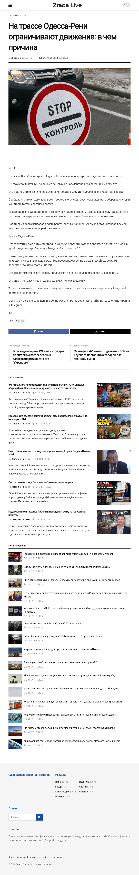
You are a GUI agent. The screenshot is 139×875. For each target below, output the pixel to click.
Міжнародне (62, 791)
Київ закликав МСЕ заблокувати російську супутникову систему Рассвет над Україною (72, 741)
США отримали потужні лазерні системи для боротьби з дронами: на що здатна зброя (72, 580)
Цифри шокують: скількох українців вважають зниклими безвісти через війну (67, 567)
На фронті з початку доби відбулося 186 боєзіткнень (53, 623)
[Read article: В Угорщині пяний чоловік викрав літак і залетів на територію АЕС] (15, 665)
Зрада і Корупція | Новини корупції (27, 857)
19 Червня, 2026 (42, 486)
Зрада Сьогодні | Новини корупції (33, 864)
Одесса (20, 320)
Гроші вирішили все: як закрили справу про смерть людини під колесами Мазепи (69, 554)
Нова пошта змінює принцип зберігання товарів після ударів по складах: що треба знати (73, 701)
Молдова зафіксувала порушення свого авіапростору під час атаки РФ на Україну (69, 675)
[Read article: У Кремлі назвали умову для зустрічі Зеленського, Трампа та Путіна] (15, 652)
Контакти (57, 857)
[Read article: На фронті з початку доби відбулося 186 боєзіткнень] (15, 626)
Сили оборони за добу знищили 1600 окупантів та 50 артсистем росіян (63, 636)
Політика (84, 781)
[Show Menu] (10, 5)
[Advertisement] (69, 155)
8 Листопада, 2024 (48, 57)
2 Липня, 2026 (41, 459)
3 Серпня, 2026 (42, 392)
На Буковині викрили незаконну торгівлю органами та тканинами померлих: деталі (70, 714)
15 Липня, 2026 (42, 423)
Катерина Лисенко (22, 57)
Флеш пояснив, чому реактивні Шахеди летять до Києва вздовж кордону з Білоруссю (71, 688)
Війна (58, 781)
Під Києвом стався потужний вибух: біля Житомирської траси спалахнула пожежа (69, 728)
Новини (59, 796)
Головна (12, 15)
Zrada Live (67, 5)
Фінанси (83, 791)
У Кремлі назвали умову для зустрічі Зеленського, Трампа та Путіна (61, 649)
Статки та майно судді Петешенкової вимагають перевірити (40, 482)
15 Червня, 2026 (42, 519)
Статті (83, 786)
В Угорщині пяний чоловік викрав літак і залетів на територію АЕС (60, 662)
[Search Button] (39, 817)
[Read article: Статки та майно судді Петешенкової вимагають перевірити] (114, 493)
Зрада (23, 15)
